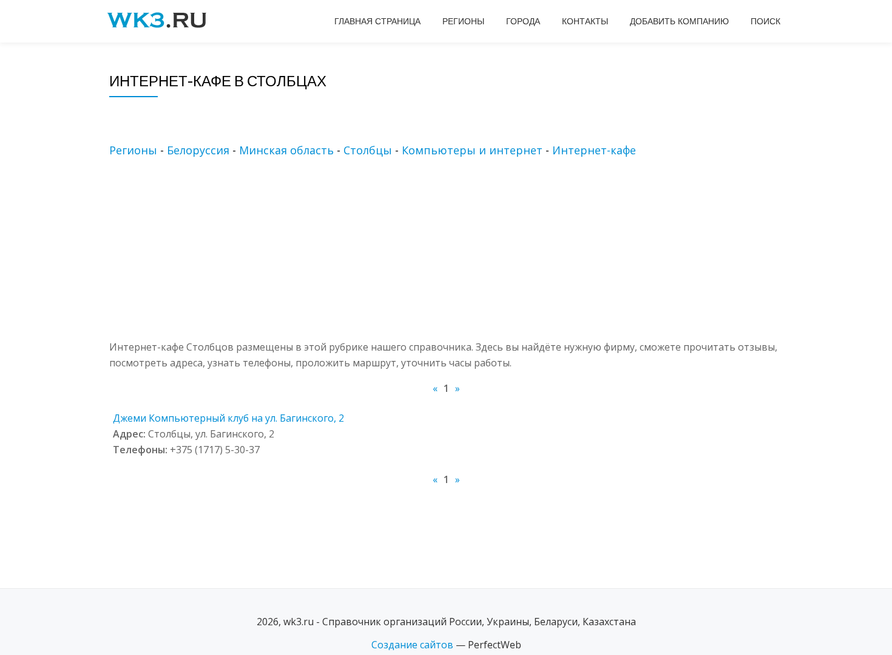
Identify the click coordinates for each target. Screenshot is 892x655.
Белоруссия (198, 150)
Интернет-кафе (594, 150)
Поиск (765, 21)
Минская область (286, 150)
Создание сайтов (412, 644)
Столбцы (367, 150)
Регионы (463, 21)
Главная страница (377, 21)
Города (523, 21)
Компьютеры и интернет (472, 150)
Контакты (585, 21)
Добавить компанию (679, 21)
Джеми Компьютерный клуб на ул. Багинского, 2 (228, 418)
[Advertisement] (464, 254)
